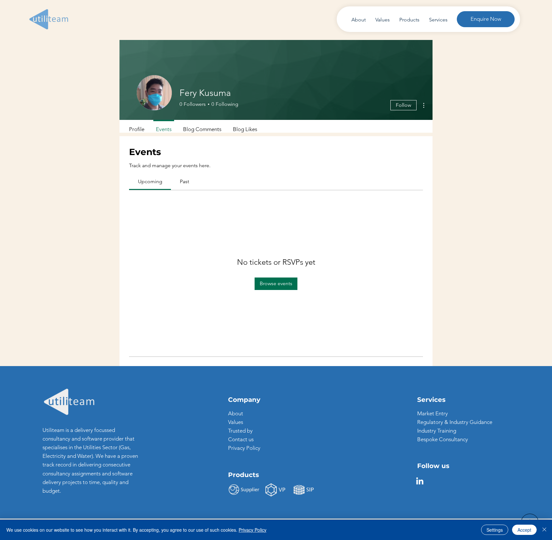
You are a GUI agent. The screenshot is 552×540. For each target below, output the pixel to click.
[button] (486, 19)
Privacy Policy (244, 448)
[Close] (544, 530)
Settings (495, 530)
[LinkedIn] (420, 481)
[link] (150, 181)
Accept (524, 530)
